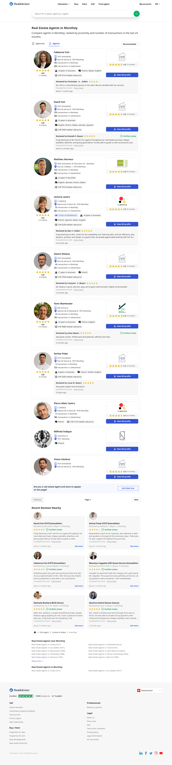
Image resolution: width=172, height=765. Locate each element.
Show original (78, 88)
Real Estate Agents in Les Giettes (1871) (48, 647)
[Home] (35, 632)
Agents (56, 43)
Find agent (104, 4)
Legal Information (94, 736)
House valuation (16, 707)
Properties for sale (17, 732)
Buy (76, 4)
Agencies (40, 43)
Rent (84, 4)
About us (91, 717)
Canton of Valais (59, 632)
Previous (37, 499)
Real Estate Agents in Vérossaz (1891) (47, 657)
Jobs (89, 725)
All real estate (93, 739)
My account (145, 4)
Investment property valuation (22, 711)
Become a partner (94, 707)
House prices (14, 714)
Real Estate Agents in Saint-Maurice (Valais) (107, 651)
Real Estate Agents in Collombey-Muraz (105, 644)
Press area (91, 721)
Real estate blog (16, 722)
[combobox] (86, 13)
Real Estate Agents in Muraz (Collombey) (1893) (108, 654)
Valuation (63, 4)
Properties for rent (17, 736)
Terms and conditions (96, 728)
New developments (17, 739)
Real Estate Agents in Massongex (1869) (48, 651)
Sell (93, 4)
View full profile (124, 75)
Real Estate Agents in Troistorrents (103, 647)
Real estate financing (18, 743)
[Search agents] (137, 14)
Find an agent (15, 718)
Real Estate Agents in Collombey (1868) (48, 654)
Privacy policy (92, 732)
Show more (36, 661)
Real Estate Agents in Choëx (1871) (46, 644)
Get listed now (128, 488)
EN (156, 4)
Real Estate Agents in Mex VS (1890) (103, 657)
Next (136, 499)
